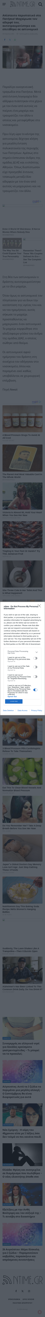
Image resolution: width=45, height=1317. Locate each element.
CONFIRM (14, 701)
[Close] (40, 606)
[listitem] (22, 652)
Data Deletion (8, 710)
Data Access (22, 710)
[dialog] (22, 658)
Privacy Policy (36, 710)
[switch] (35, 658)
